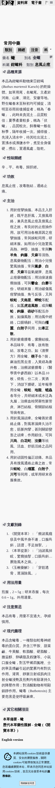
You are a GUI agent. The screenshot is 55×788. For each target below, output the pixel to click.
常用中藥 (12, 43)
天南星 (26, 300)
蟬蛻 (38, 300)
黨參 (38, 266)
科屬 (47, 50)
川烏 (13, 441)
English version (12, 739)
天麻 (34, 255)
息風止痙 (42, 64)
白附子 (22, 328)
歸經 (21, 50)
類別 (8, 50)
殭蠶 (31, 469)
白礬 (45, 283)
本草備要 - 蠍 (13, 719)
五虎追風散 (29, 306)
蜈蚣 (13, 300)
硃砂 (31, 311)
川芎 (13, 474)
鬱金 (34, 283)
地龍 (38, 390)
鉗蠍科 (16, 64)
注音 (34, 50)
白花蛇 (26, 441)
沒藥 (38, 441)
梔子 (34, 356)
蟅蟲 (48, 390)
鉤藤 (24, 255)
